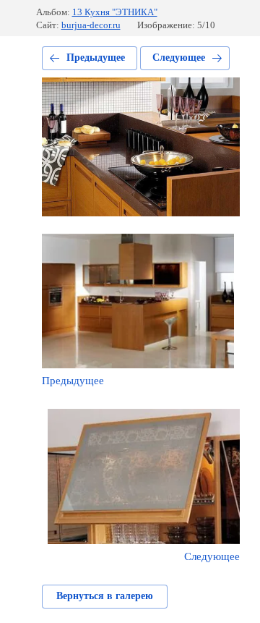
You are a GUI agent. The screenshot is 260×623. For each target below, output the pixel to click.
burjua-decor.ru (91, 25)
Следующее (178, 57)
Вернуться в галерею (104, 595)
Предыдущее (95, 57)
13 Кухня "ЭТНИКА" (114, 12)
